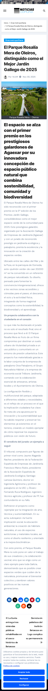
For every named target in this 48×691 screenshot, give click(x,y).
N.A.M (15, 76)
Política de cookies (11, 666)
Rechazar (24, 678)
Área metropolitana (14, 40)
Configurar (24, 685)
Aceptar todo (24, 672)
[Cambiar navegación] (5, 10)
